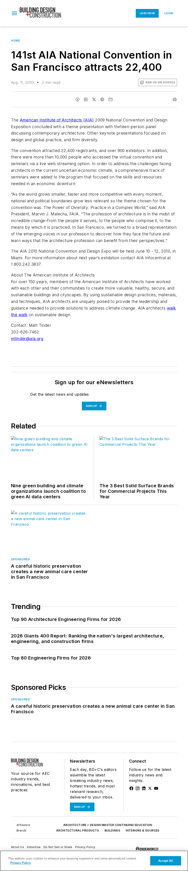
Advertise (34, 847)
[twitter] (94, 99)
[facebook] (77, 99)
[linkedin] (85, 99)
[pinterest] (102, 99)
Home (15, 40)
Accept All (165, 861)
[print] (174, 99)
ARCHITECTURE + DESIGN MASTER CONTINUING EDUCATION (107, 825)
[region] (94, 861)
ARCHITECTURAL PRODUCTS (77, 830)
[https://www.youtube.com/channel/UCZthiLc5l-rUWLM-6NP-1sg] (156, 788)
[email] (110, 99)
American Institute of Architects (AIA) (57, 120)
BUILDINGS (112, 830)
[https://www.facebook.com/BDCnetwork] (131, 788)
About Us (17, 847)
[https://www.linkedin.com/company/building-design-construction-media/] (143, 788)
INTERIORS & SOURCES (142, 830)
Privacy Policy (85, 847)
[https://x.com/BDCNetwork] (150, 788)
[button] (14, 13)
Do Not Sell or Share (58, 847)
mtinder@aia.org (27, 338)
